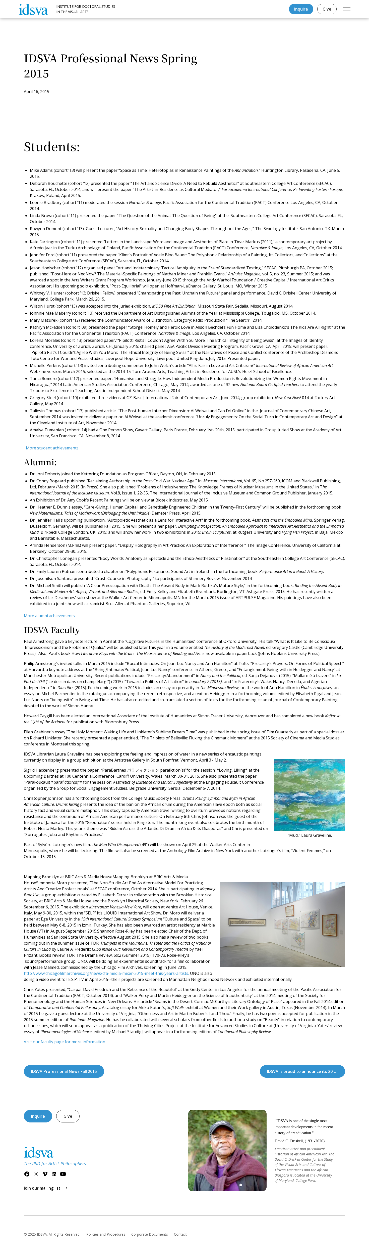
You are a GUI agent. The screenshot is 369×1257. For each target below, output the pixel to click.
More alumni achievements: (50, 615)
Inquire (301, 9)
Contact (180, 1234)
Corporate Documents (149, 1234)
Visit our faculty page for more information (64, 1041)
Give (327, 9)
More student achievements (52, 448)
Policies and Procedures (105, 1234)
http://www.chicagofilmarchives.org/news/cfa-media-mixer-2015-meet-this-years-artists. (106, 973)
